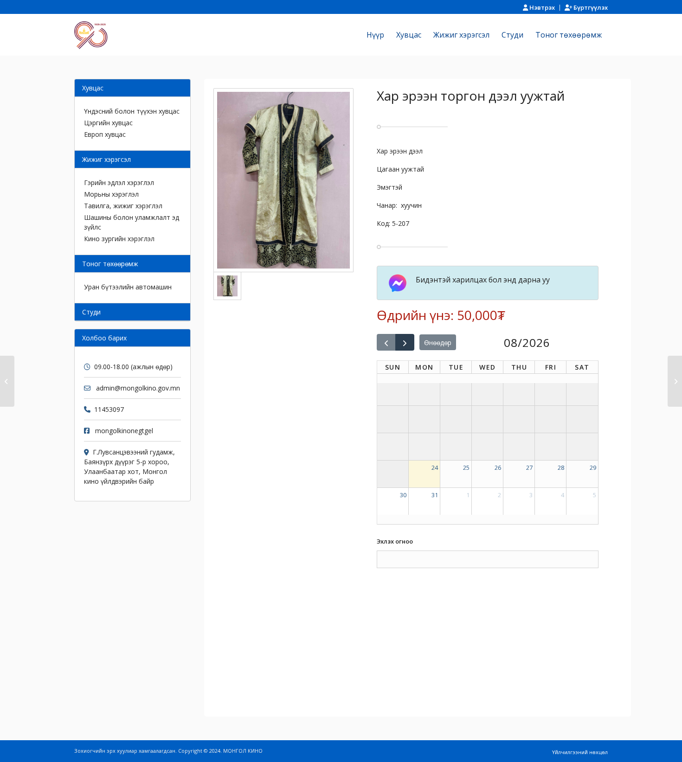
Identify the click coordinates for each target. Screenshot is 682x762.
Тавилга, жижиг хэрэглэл (123, 205)
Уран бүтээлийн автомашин (128, 286)
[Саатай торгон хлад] (675, 381)
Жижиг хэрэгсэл (106, 159)
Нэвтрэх (541, 7)
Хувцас (92, 87)
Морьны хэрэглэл (111, 194)
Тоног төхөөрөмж (110, 263)
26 (498, 467)
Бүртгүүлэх (590, 7)
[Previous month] (386, 342)
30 (403, 495)
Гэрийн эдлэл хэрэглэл (119, 182)
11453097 (109, 409)
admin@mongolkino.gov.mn (138, 388)
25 (466, 467)
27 (529, 467)
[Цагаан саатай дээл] (7, 381)
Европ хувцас (105, 134)
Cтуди (91, 311)
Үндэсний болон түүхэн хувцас (132, 111)
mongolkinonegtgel (124, 430)
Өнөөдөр (437, 342)
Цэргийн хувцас (108, 122)
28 (561, 467)
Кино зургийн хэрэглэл (119, 238)
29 (593, 467)
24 (434, 467)
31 (434, 495)
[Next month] (404, 342)
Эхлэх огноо (395, 541)
